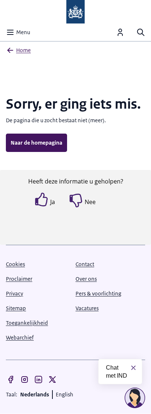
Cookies (15, 264)
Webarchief (20, 337)
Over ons (86, 278)
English (64, 394)
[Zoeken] (140, 32)
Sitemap (16, 308)
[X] (52, 379)
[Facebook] (10, 379)
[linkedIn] (38, 379)
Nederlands (34, 394)
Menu (23, 32)
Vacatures (87, 308)
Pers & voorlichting (98, 293)
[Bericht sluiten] (133, 367)
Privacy (14, 293)
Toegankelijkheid (27, 322)
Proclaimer (19, 278)
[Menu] (120, 32)
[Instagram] (24, 379)
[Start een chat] (135, 398)
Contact (85, 264)
